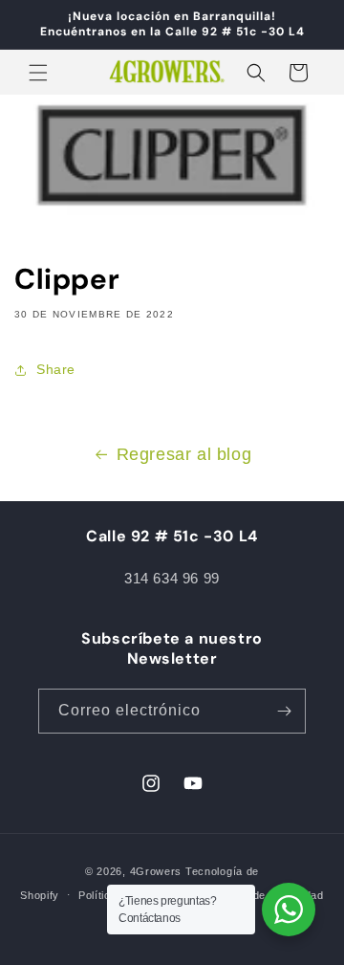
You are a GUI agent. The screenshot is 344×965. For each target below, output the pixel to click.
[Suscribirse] (284, 711)
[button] (38, 73)
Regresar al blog (184, 454)
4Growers (156, 871)
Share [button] (55, 369)
